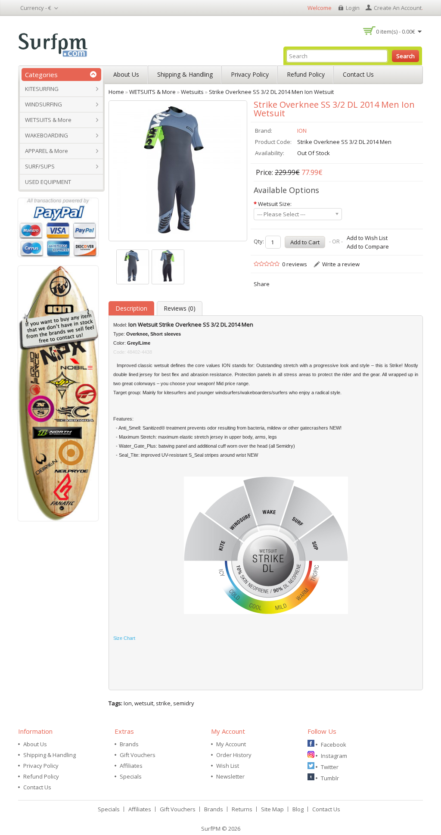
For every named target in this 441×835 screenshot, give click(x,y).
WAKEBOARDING (46, 135)
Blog (298, 809)
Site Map (272, 809)
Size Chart (124, 638)
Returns (242, 809)
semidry (183, 703)
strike (163, 703)
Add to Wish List (367, 238)
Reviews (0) (180, 308)
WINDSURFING (43, 104)
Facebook (333, 744)
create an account (398, 8)
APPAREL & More (46, 151)
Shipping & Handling (185, 74)
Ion (128, 703)
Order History (234, 755)
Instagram (334, 756)
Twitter (330, 767)
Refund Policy (306, 74)
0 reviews (294, 264)
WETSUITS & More (48, 120)
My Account (231, 744)
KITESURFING (42, 89)
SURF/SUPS (40, 166)
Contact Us (358, 74)
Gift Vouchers (137, 755)
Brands (129, 744)
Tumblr (330, 778)
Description (131, 308)
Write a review (341, 264)
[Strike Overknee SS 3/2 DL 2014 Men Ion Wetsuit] (133, 267)
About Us (126, 74)
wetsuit (143, 703)
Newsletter (230, 776)
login (353, 8)
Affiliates (131, 766)
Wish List (227, 766)
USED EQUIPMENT (48, 182)
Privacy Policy (250, 74)
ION (302, 130)
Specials (131, 776)
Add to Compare (368, 246)
